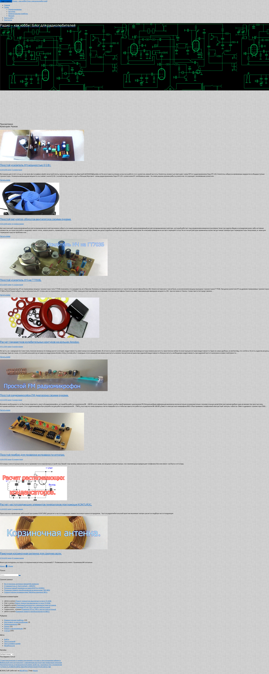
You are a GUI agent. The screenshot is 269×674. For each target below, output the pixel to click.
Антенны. (11, 11)
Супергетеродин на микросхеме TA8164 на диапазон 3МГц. (26, 592)
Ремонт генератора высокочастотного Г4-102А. (33, 601)
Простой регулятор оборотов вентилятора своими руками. (35, 219)
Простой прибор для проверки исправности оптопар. (32, 454)
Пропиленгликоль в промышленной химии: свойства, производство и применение (31, 665)
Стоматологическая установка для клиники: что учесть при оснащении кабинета (30, 660)
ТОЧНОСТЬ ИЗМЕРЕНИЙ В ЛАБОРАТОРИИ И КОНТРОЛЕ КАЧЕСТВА (25, 667)
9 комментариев (17, 346)
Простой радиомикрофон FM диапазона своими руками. (34, 395)
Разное (6, 626)
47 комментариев (18, 558)
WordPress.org (9, 646)
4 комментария (17, 400)
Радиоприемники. (15, 9)
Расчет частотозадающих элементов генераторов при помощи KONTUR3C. (46, 504)
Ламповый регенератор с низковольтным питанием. (36, 605)
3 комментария (17, 170)
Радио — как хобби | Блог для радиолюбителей (29, 1)
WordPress (24, 670)
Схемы (6, 7)
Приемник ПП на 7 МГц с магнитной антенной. (33, 607)
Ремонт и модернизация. (13, 628)
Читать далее (5, 180)
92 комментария (17, 459)
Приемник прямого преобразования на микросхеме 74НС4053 (27, 590)
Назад (2, 566)
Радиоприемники (10, 624)
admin (9, 170)
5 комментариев (17, 509)
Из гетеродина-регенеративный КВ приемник (21, 584)
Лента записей (9, 641)
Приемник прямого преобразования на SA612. (33, 611)
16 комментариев (18, 224)
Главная (7, 5)
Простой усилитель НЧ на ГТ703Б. (20, 279)
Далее (11, 566)
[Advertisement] (134, 106)
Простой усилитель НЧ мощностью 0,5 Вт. (25, 165)
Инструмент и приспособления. (16, 622)
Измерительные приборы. (18, 14)
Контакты (8, 20)
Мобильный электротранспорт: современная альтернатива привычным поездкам (31, 662)
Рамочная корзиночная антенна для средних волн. (31, 553)
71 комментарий (17, 285)
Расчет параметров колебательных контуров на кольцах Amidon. (39, 341)
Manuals (11, 16)
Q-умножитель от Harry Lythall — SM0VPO (19, 586)
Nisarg (35, 670)
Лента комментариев (12, 643)
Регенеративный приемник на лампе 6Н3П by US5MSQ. (24, 588)
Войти (6, 639)
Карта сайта (8, 18)
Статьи (7, 631)
